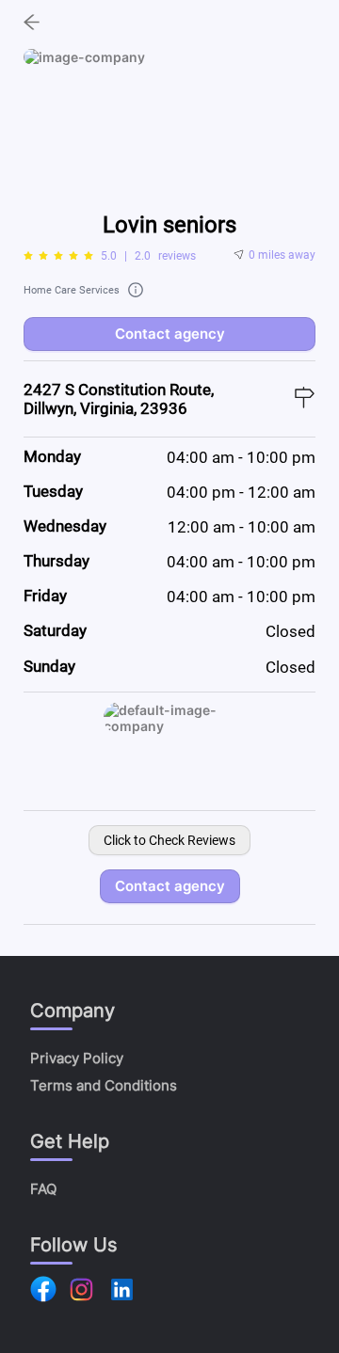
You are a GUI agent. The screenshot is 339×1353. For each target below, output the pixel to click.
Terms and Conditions (103, 1085)
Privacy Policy (76, 1058)
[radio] (28, 256)
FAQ (43, 1189)
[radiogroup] (58, 256)
